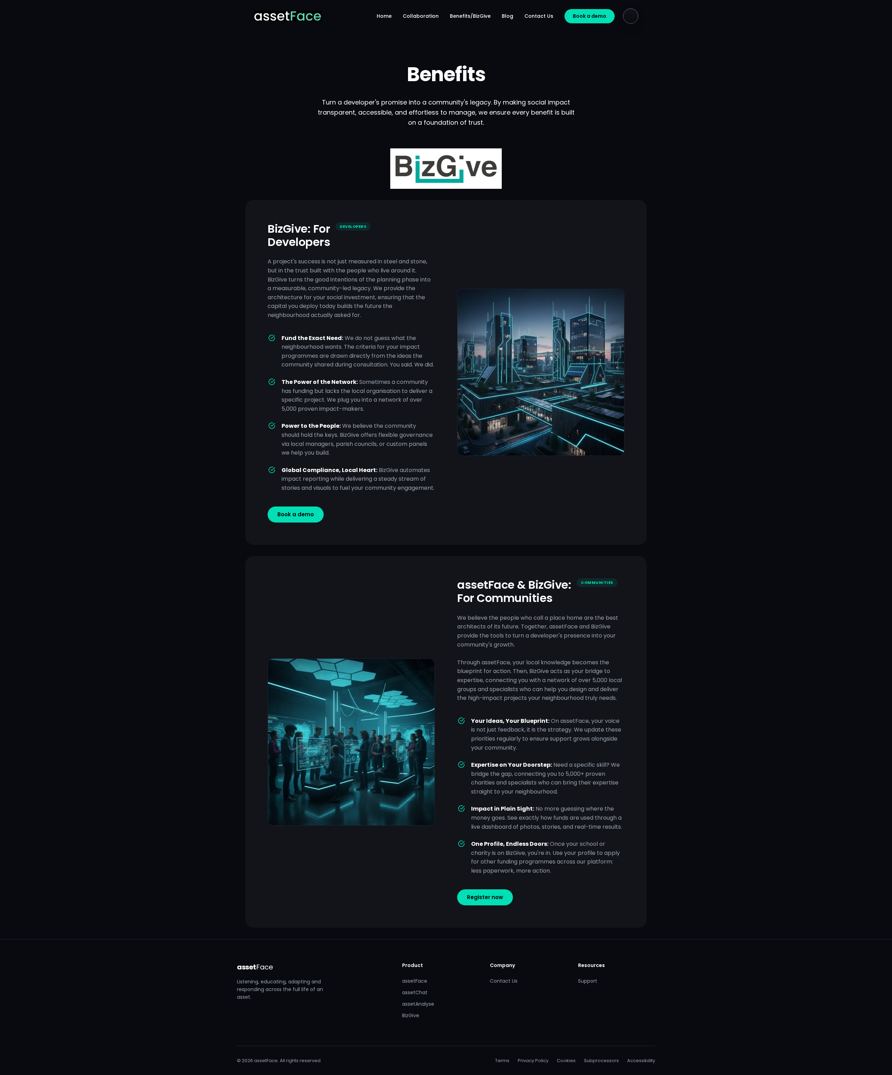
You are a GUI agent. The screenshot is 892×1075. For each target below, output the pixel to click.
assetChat (415, 992)
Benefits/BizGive (470, 16)
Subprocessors (601, 1060)
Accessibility (641, 1060)
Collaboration (421, 16)
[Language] (630, 16)
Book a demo (589, 16)
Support (587, 980)
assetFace (414, 980)
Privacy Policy (533, 1060)
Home (384, 16)
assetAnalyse (418, 1003)
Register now (485, 897)
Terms (502, 1060)
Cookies (566, 1060)
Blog (507, 16)
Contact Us (538, 16)
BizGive (410, 1015)
